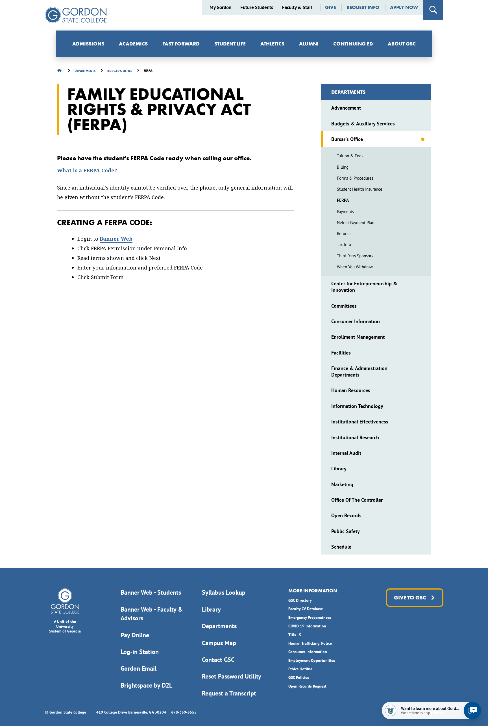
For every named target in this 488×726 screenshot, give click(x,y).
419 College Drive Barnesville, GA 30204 (131, 712)
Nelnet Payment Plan (355, 222)
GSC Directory (300, 600)
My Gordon (220, 7)
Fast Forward (181, 43)
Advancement (346, 108)
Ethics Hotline (300, 668)
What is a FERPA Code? (87, 170)
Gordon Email (138, 668)
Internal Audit (346, 453)
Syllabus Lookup (223, 592)
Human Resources (350, 390)
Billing (342, 167)
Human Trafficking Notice (310, 643)
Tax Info (344, 244)
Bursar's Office (347, 139)
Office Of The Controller (357, 500)
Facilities (341, 352)
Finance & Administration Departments (359, 371)
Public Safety (345, 531)
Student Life (230, 43)
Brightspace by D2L (146, 685)
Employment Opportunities (311, 660)
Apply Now (404, 7)
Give (330, 7)
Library (339, 468)
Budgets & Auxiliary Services (363, 123)
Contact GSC (218, 660)
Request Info (363, 7)
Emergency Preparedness (309, 617)
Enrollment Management (358, 337)
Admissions (88, 43)
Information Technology (357, 406)
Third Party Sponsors (355, 255)
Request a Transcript (229, 693)
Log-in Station (140, 652)
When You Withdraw (355, 266)
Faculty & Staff (297, 7)
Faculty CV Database (305, 608)
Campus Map (219, 643)
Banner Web (116, 239)
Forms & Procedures (355, 178)
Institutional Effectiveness (359, 421)
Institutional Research (355, 437)
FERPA (343, 200)
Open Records (346, 515)
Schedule (341, 547)
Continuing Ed (353, 43)
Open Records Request (307, 686)
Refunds (344, 233)
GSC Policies (298, 677)
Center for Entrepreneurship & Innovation (364, 286)
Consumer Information (355, 321)
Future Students (256, 7)
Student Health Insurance (359, 189)
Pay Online (135, 635)
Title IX (294, 634)
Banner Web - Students (151, 592)
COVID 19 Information (307, 626)
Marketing (342, 484)
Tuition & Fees (350, 155)
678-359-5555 (184, 712)
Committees (344, 306)
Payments (345, 211)
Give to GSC (410, 597)
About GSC (402, 43)
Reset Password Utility (231, 676)
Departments (348, 92)
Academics (133, 43)
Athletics (272, 43)
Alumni (309, 43)
